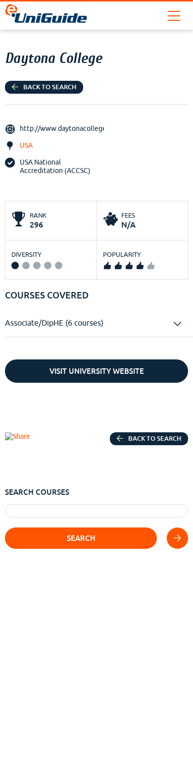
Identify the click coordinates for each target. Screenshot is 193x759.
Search (81, 538)
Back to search (49, 87)
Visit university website (96, 371)
